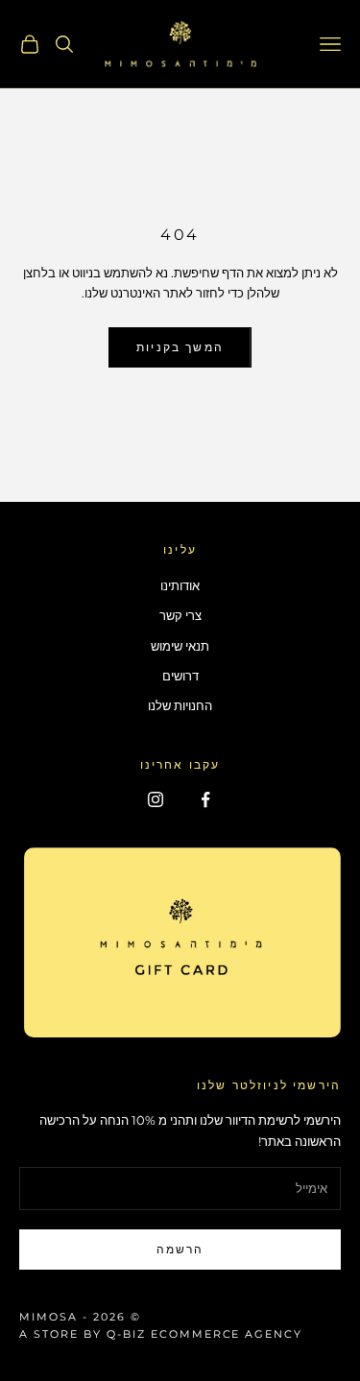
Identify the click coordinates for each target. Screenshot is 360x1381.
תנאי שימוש (180, 646)
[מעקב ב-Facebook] (205, 799)
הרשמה (180, 1249)
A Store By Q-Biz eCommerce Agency (160, 1334)
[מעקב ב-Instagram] (155, 799)
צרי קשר (180, 615)
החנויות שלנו (180, 705)
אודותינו (180, 585)
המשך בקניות (180, 347)
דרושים (180, 675)
